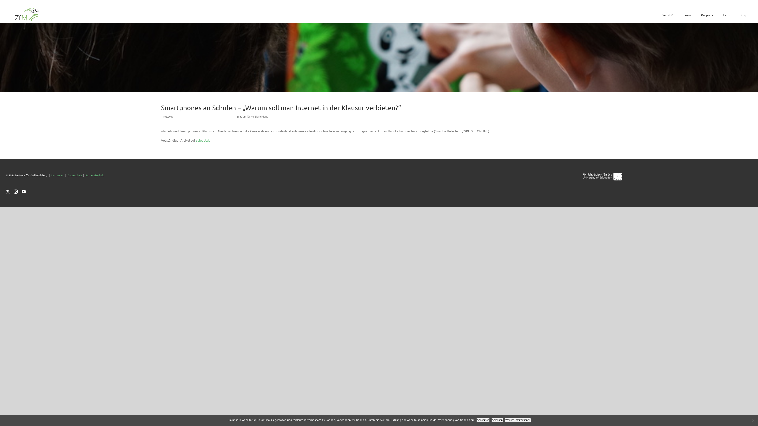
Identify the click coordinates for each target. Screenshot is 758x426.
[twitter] (8, 192)
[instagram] (16, 192)
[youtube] (24, 192)
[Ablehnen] (753, 420)
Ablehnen (497, 420)
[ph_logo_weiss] (602, 174)
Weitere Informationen (517, 420)
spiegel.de (203, 140)
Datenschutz (75, 175)
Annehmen (483, 420)
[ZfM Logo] (27, 9)
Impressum (57, 175)
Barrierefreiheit (94, 175)
